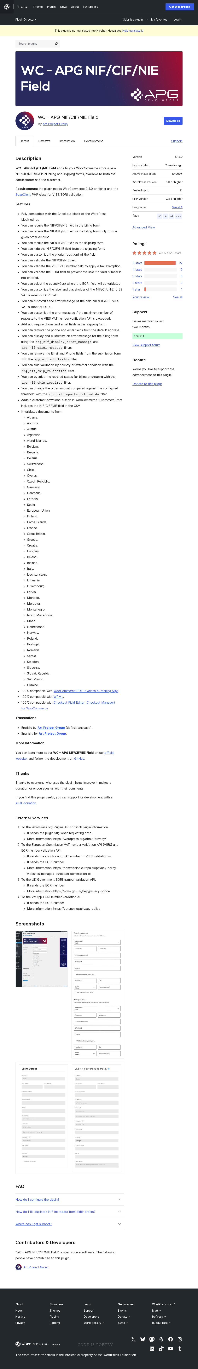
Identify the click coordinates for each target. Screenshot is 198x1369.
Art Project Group (55, 124)
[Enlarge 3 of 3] (119, 1067)
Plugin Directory (25, 19)
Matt (156, 1310)
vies (178, 216)
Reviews (44, 141)
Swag (123, 1322)
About (19, 1304)
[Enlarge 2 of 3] (119, 936)
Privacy (20, 1322)
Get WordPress (179, 6)
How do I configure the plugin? (37, 1199)
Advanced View (143, 227)
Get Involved (126, 1304)
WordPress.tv (94, 1322)
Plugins (54, 1316)
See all (178, 297)
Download (173, 120)
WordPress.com (164, 1304)
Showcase (56, 1304)
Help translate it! (132, 30)
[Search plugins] (56, 44)
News (19, 1310)
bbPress (159, 1316)
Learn (87, 1304)
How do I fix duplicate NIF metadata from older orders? (55, 1212)
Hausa (56, 1344)
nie (165, 216)
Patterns (55, 1322)
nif (171, 216)
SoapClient (23, 194)
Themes (55, 1310)
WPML (58, 697)
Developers (91, 1316)
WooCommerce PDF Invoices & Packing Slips (86, 691)
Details (24, 141)
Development (93, 141)
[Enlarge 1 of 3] (63, 936)
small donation (25, 803)
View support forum (146, 345)
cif (159, 216)
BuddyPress (161, 1322)
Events (122, 1310)
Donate (124, 1316)
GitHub (79, 758)
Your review (140, 297)
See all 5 (177, 207)
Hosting (20, 1316)
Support (177, 141)
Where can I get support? (33, 1224)
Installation (67, 141)
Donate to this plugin (147, 384)
